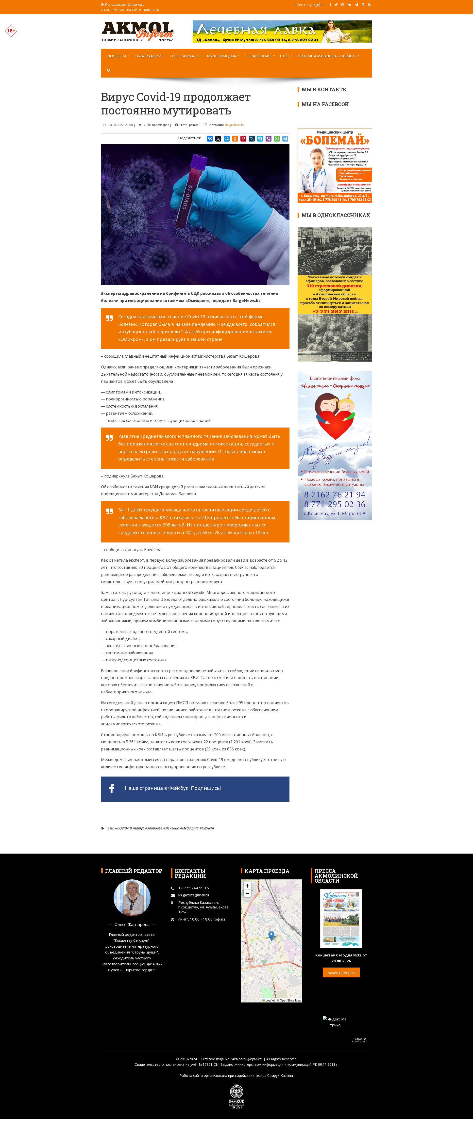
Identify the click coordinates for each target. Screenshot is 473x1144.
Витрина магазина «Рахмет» (327, 55)
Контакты (152, 9)
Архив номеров (341, 972)
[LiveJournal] (252, 139)
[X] (218, 139)
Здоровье (154, 828)
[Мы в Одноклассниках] (363, 4)
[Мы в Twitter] (336, 4)
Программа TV (185, 55)
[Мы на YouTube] (369, 4)
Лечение (172, 828)
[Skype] (260, 139)
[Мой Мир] (227, 139)
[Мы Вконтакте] (349, 4)
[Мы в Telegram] (357, 4)
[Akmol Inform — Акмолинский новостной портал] (138, 31)
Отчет (208, 828)
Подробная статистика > (359, 1040)
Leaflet (270, 1000)
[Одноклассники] (235, 139)
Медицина (190, 828)
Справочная (258, 55)
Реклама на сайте (127, 9)
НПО (284, 55)
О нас (105, 9)
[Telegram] (285, 139)
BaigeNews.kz (234, 125)
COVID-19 (124, 828)
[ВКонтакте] (210, 139)
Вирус (139, 828)
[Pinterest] (243, 139)
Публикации (148, 55)
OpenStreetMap (290, 1000)
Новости (116, 55)
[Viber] (268, 139)
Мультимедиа (221, 55)
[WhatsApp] (277, 139)
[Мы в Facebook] (330, 4)
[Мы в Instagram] (343, 4)
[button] (271, 936)
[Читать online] (341, 918)
